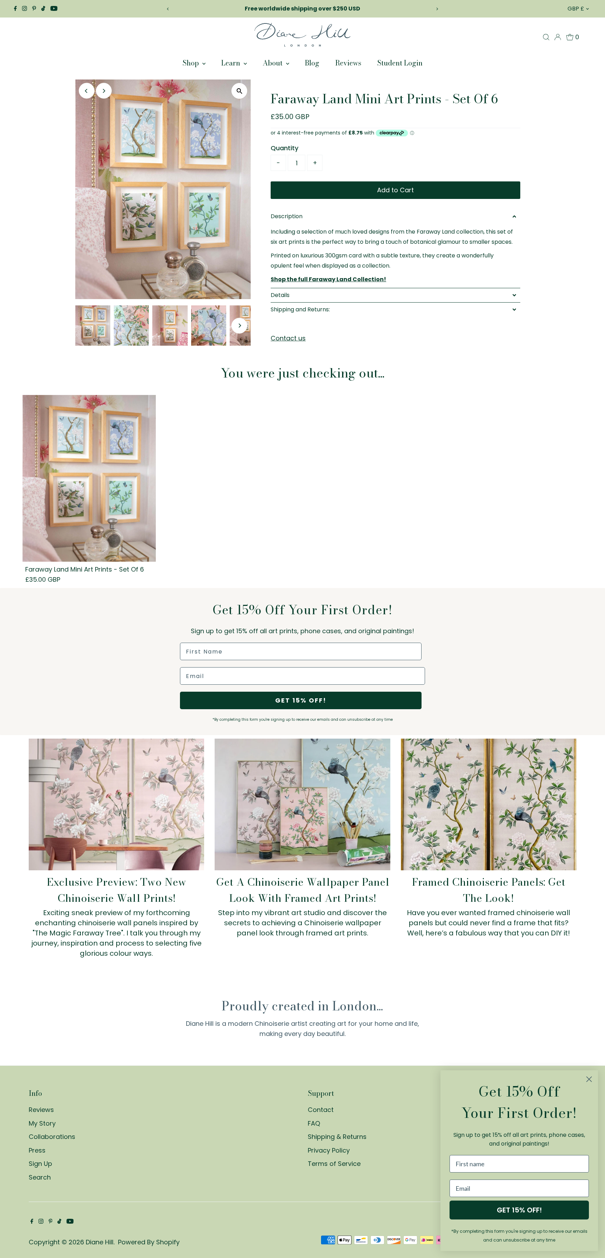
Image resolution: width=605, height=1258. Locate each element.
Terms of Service (334, 1163)
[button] (395, 216)
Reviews (348, 62)
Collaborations (52, 1136)
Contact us (288, 338)
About (273, 62)
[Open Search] (546, 37)
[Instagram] (24, 8)
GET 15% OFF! (300, 700)
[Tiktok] (43, 8)
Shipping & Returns (337, 1136)
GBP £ (576, 9)
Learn (231, 62)
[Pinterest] (34, 8)
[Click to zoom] (239, 91)
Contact (321, 1109)
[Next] (437, 9)
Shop (191, 62)
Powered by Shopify (149, 1242)
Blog (312, 62)
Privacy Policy (329, 1150)
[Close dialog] (589, 1079)
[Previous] (168, 9)
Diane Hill (99, 1242)
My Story (42, 1123)
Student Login (400, 62)
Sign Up (40, 1163)
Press (37, 1150)
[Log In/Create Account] (558, 37)
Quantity (284, 148)
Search (40, 1177)
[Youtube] (54, 8)
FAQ (314, 1123)
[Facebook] (15, 8)
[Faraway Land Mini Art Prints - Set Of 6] (89, 478)
